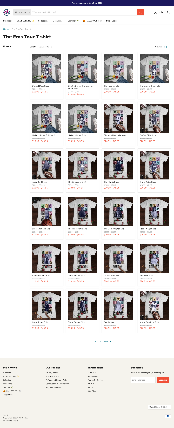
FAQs (90, 387)
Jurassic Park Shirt (112, 275)
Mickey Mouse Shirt (77, 135)
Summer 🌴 (73, 20)
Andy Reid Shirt (39, 182)
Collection (43, 20)
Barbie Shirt (109, 322)
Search (5, 415)
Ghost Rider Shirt (40, 322)
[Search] (140, 12)
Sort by (33, 47)
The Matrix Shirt (111, 182)
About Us (92, 372)
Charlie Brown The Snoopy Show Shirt (80, 87)
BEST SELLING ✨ (25, 20)
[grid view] (165, 47)
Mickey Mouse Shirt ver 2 (43, 135)
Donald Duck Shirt (40, 86)
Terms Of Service (95, 380)
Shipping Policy (52, 376)
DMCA (91, 383)
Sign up (163, 379)
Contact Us (93, 376)
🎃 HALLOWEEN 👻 (92, 20)
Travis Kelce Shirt (148, 182)
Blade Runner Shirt (77, 322)
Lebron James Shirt (41, 228)
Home (6, 29)
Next (106, 341)
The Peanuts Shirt (112, 86)
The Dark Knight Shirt (114, 228)
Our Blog (92, 391)
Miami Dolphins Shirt (149, 322)
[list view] (169, 47)
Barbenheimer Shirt (41, 275)
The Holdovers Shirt (77, 228)
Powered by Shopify (10, 420)
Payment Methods (54, 387)
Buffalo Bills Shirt (148, 135)
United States (158, 407)
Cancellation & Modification (57, 383)
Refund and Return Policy (57, 380)
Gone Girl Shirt (147, 275)
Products (7, 20)
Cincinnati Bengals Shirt (115, 135)
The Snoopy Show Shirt (150, 86)
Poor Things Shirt (148, 228)
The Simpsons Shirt (77, 182)
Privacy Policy (52, 372)
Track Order (111, 20)
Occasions (58, 20)
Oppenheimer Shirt (77, 275)
